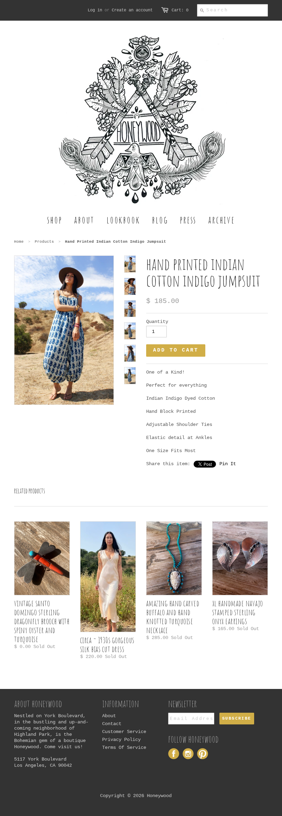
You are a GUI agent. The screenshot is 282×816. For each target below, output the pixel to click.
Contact (111, 723)
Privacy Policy (121, 739)
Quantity (157, 321)
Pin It (227, 464)
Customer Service (124, 731)
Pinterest (202, 753)
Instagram (188, 753)
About (109, 716)
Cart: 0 (180, 10)
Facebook (173, 753)
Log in (95, 10)
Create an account (132, 10)
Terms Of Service (124, 747)
